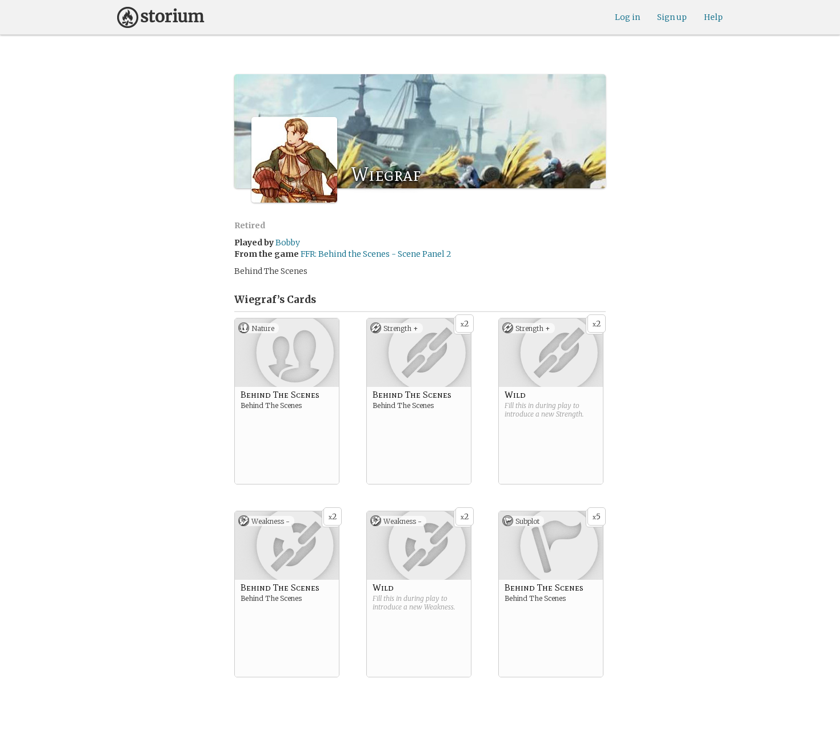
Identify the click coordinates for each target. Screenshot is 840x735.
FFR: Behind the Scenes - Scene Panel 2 (376, 254)
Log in (627, 17)
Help (713, 17)
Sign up (672, 17)
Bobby (287, 242)
